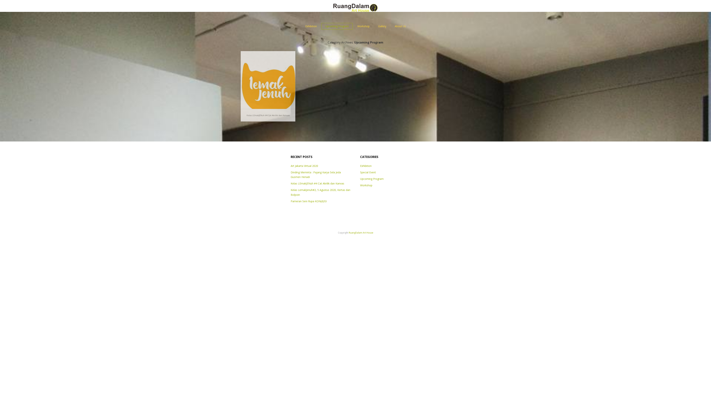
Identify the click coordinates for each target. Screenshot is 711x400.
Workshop (363, 26)
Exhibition (311, 26)
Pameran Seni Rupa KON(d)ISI (309, 201)
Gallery (382, 26)
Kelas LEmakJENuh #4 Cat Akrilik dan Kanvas (268, 115)
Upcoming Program (337, 26)
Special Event (368, 172)
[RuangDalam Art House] (355, 6)
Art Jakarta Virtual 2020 (304, 166)
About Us (400, 26)
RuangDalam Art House (361, 232)
